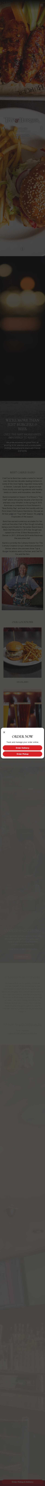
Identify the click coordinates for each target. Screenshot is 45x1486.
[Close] (4, 732)
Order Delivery (22, 748)
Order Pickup (22, 754)
